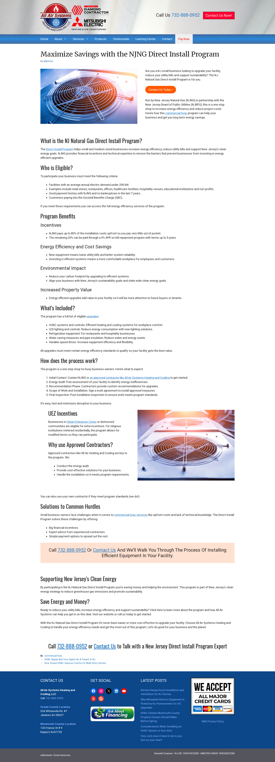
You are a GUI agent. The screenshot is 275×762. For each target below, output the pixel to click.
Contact (167, 39)
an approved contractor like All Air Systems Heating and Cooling (130, 377)
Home (44, 39)
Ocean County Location (55, 706)
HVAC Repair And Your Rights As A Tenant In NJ (69, 659)
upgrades (93, 316)
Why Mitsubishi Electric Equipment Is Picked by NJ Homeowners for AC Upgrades (162, 703)
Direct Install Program (59, 149)
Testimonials (121, 39)
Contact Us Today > (160, 89)
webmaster (46, 755)
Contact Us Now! (219, 15)
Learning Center (146, 39)
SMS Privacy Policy (212, 721)
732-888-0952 (185, 15)
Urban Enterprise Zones (82, 421)
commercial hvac (176, 113)
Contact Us (104, 550)
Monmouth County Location (58, 723)
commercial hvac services (131, 515)
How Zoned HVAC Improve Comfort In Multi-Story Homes (75, 663)
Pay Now (184, 39)
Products (100, 39)
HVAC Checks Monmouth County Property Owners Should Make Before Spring (160, 717)
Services (78, 39)
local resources (62, 755)
